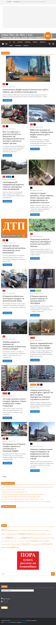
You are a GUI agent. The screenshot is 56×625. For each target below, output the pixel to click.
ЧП (10, 42)
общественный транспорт (19, 541)
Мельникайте (17, 530)
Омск (29, 530)
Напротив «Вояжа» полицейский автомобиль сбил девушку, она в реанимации (14, 249)
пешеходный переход (6, 544)
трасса (8, 547)
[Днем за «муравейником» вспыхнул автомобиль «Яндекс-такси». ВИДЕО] (42, 327)
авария (9, 537)
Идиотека (42, 42)
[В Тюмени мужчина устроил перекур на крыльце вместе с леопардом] (42, 278)
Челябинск (49, 534)
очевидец (34, 541)
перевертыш (41, 541)
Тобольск (3, 534)
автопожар (19, 537)
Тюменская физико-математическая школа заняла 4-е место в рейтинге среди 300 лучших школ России (27, 487)
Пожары (35, 42)
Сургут (48, 530)
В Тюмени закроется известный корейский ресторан (33, 1)
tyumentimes (12, 86)
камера (5, 541)
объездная (27, 541)
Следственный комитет (41, 530)
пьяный (31, 544)
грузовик (37, 538)
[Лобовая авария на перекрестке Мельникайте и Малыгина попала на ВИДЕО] (14, 326)
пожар (13, 544)
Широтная (3, 537)
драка (43, 537)
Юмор (11, 45)
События (20, 42)
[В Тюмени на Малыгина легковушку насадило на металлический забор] (14, 278)
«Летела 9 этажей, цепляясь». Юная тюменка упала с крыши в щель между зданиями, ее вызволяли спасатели (41, 198)
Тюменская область (12, 534)
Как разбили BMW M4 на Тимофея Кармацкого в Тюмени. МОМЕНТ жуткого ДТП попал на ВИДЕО (25, 501)
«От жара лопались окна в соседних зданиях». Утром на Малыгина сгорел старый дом (14, 402)
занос (2, 541)
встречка (31, 538)
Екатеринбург (10, 530)
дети (41, 538)
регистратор (47, 544)
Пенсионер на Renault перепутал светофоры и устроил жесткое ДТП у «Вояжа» (40, 242)
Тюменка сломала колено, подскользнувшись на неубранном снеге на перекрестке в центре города (41, 454)
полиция (17, 544)
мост (8, 541)
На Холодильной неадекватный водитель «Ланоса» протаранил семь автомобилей (13, 185)
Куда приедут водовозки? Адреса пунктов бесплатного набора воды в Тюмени (21, 496)
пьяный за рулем (38, 544)
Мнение (26, 45)
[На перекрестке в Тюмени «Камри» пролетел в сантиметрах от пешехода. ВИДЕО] (14, 429)
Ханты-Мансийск (41, 534)
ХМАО (34, 534)
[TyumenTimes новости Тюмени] (3, 44)
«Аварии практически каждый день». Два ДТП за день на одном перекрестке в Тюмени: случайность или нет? (41, 395)
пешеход (46, 541)
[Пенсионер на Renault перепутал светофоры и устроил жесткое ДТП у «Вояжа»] (42, 225)
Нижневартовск (24, 530)
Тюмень (22, 533)
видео (25, 537)
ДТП (14, 42)
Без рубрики (33, 384)
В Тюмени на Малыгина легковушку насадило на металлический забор (13, 298)
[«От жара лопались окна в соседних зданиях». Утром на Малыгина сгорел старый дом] (14, 378)
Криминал (18, 45)
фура (17, 547)
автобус (15, 538)
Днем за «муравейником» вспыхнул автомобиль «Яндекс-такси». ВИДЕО (41, 345)
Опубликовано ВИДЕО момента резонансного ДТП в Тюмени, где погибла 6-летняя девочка (25, 90)
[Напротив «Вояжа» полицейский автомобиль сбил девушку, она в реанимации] (14, 228)
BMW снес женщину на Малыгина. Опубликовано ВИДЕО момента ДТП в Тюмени (41, 133)
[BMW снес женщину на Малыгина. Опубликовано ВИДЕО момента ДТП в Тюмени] (42, 113)
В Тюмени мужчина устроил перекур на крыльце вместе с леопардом (38, 299)
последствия (25, 544)
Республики (33, 530)
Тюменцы (28, 42)
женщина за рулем (49, 538)
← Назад (3, 476)
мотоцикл (12, 541)
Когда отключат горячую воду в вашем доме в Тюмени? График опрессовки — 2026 (22, 499)
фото (13, 547)
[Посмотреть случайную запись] (53, 44)
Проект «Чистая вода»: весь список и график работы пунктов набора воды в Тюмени (22, 494)
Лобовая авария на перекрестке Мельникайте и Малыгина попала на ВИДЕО (14, 345)
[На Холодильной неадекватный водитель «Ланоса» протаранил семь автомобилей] (14, 167)
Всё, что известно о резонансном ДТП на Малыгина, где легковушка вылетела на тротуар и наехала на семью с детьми (13, 137)
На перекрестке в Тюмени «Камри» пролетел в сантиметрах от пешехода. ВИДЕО (14, 447)
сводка (3, 547)
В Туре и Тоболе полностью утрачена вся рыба (13, 489)
